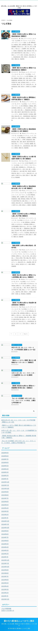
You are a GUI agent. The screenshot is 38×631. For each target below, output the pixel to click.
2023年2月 (5, 593)
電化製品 (23, 294)
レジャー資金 (22, 42)
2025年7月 (4, 498)
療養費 (31, 143)
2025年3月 (5, 511)
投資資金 (21, 317)
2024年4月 (5, 547)
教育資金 (29, 50)
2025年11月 (5, 485)
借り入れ (27, 46)
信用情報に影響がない (27, 44)
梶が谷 (28, 287)
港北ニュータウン (30, 52)
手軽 (24, 258)
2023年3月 (5, 589)
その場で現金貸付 (29, 163)
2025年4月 (5, 508)
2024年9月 (5, 531)
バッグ (29, 40)
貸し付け (23, 84)
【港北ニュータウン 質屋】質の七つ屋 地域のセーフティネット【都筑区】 (18, 426)
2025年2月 (5, 514)
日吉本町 (16, 230)
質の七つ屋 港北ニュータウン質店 (19, 621)
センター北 (17, 74)
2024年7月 (4, 537)
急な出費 (22, 171)
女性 (28, 48)
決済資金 (23, 82)
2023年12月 (5, 560)
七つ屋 (28, 42)
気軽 (24, 52)
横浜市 (31, 80)
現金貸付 (25, 114)
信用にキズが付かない (17, 224)
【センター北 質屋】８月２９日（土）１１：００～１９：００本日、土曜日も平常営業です (23, 400)
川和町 (24, 139)
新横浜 (28, 198)
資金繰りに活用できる (19, 234)
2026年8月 (5, 456)
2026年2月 (5, 475)
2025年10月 (5, 488)
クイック (31, 161)
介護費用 (28, 137)
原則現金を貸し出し (16, 169)
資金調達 (29, 262)
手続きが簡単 (19, 258)
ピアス (33, 40)
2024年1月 (4, 557)
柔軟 (27, 80)
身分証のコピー (24, 264)
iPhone (23, 72)
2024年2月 (5, 554)
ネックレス (24, 40)
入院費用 (23, 48)
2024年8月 (5, 534)
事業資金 (31, 76)
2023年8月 (5, 573)
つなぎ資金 (17, 40)
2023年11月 (5, 563)
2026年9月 (5, 453)
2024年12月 (5, 521)
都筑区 (28, 86)
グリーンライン (28, 38)
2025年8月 (5, 495)
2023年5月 (5, 583)
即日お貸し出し (31, 167)
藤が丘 (18, 84)
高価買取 (22, 59)
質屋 (22, 57)
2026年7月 (4, 459)
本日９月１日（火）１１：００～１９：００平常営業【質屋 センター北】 (18, 421)
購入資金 (31, 57)
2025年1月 (4, 518)
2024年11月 (5, 524)
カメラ (27, 72)
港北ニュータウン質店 (17, 55)
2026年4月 (5, 469)
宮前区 (15, 50)
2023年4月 (5, 586)
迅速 (32, 175)
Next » (26, 334)
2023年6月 (5, 580)
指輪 (25, 50)
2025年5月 (5, 505)
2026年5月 (5, 466)
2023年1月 (4, 596)
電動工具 (16, 59)
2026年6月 (5, 462)
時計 (33, 50)
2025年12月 (5, 482)
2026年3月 (5, 472)
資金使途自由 (16, 57)
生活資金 (26, 55)
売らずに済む (26, 256)
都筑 (30, 264)
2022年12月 (5, 599)
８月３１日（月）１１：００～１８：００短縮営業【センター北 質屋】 (19, 431)
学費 (34, 78)
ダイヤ (22, 74)
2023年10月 (5, 567)
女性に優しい (29, 78)
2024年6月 (5, 541)
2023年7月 (4, 576)
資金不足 (18, 291)
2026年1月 (4, 479)
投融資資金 (20, 50)
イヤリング (29, 190)
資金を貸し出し (30, 84)
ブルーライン (14, 42)
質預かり (26, 57)
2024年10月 (5, 527)
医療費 (20, 78)
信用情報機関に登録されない (18, 226)
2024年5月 (5, 544)
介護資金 (15, 44)
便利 (20, 44)
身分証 (17, 264)
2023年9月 (5, 570)
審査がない (16, 171)
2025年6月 (5, 501)
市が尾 (16, 317)
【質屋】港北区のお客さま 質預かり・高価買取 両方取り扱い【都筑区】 (18, 436)
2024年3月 (5, 550)
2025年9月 (5, 492)
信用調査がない (23, 167)
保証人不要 (16, 313)
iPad (22, 38)
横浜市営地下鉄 (18, 52)
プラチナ (13, 76)
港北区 (21, 114)
